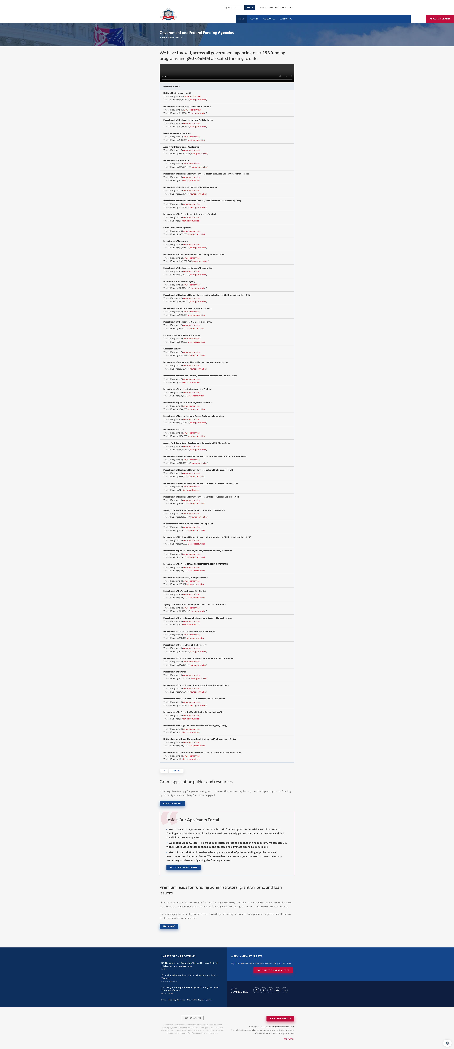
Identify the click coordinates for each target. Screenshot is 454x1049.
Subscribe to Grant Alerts (273, 970)
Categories (269, 18)
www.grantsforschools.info (282, 1026)
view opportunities (192, 96)
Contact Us (286, 18)
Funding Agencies (174, 37)
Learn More (169, 926)
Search (250, 7)
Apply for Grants (440, 19)
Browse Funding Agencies (173, 1000)
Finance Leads (286, 7)
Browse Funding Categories (199, 1000)
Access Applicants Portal (183, 867)
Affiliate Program (269, 7)
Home (241, 18)
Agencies (253, 18)
